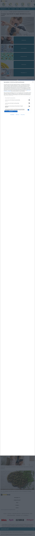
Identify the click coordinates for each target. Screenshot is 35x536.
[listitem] (17, 97)
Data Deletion (12, 114)
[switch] (29, 100)
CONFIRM (11, 111)
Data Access (17, 114)
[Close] (33, 82)
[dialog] (17, 268)
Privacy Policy (23, 114)
